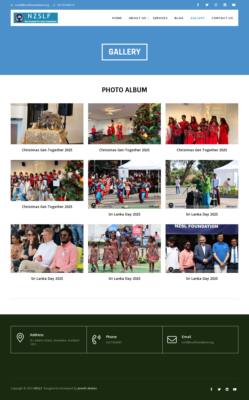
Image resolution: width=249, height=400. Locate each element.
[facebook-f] (198, 5)
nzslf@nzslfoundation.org (32, 5)
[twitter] (207, 5)
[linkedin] (225, 5)
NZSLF (38, 388)
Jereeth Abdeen (87, 388)
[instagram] (216, 5)
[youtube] (234, 5)
